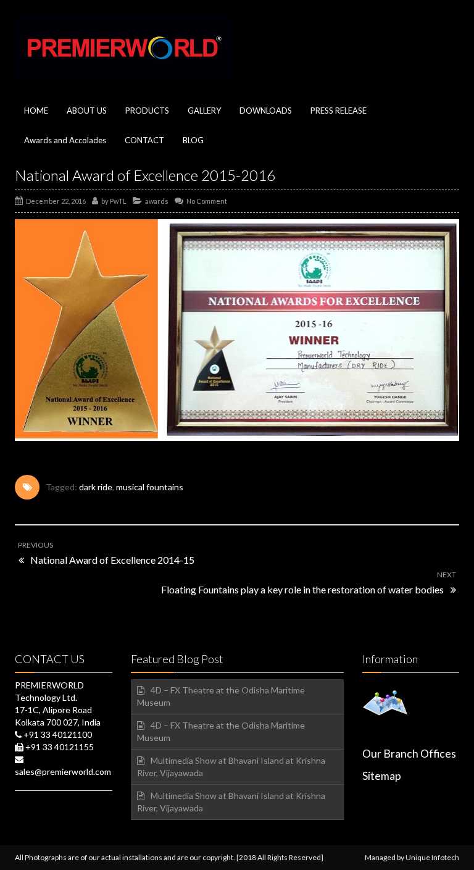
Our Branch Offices (409, 753)
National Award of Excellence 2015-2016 (145, 175)
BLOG (193, 140)
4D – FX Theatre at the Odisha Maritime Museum (221, 696)
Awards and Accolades (65, 140)
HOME (36, 110)
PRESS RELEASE (338, 110)
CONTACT (144, 140)
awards (156, 201)
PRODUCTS (147, 110)
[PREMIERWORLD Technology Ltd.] (123, 47)
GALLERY (204, 110)
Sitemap (381, 775)
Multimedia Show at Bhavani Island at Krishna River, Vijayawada (231, 766)
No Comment (206, 201)
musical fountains (149, 487)
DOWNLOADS (265, 110)
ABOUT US (87, 110)
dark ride (95, 487)
